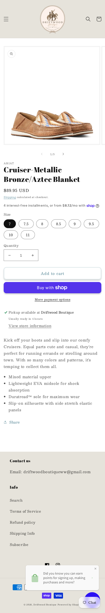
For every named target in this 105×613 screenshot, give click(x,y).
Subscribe (19, 544)
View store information (30, 326)
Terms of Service (25, 511)
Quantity (11, 245)
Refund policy (23, 522)
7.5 (26, 224)
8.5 (58, 224)
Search (16, 500)
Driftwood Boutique (45, 604)
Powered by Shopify (70, 604)
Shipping (10, 197)
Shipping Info (22, 533)
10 (11, 235)
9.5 (91, 224)
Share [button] (14, 422)
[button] (6, 19)
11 (28, 235)
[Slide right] (63, 154)
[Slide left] (41, 154)
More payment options (52, 299)
